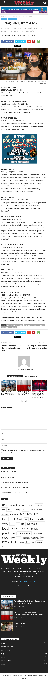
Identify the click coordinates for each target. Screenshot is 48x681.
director (5, 514)
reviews (37, 533)
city (9, 509)
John (2, 477)
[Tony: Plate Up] (7, 626)
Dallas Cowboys (36, 510)
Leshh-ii (3, 471)
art (23, 505)
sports (13, 538)
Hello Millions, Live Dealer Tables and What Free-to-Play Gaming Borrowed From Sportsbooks (38, 394)
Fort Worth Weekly (9, 35)
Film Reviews (5, 650)
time (27, 542)
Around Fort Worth (7, 647)
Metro (3, 664)
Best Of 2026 (12, 471)
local (42, 325)
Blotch (4, 19)
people (6, 533)
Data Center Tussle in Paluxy (20, 482)
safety (14, 327)
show (5, 537)
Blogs (3, 654)
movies (25, 528)
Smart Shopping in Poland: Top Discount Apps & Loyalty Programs (23, 394)
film (36, 514)
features (26, 514)
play (14, 533)
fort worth (28, 325)
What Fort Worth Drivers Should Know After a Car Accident (7, 393)
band (30, 505)
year (3, 546)
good (12, 524)
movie (14, 528)
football (19, 519)
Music (3, 657)
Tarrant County (31, 537)
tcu (42, 538)
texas (5, 542)
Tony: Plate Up (20, 623)
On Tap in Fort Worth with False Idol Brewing (36, 346)
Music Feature (6, 661)
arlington (14, 325)
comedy (16, 510)
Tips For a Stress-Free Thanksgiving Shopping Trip (11, 348)
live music (32, 524)
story (18, 537)
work (33, 542)
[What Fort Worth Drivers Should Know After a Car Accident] (8, 385)
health (36, 325)
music (34, 528)
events (14, 514)
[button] (44, 3)
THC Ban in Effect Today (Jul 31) (17, 492)
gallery (5, 524)
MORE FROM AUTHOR (32, 376)
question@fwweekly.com (28, 581)
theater (14, 542)
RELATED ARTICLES (15, 376)
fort (26, 519)
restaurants (6, 327)
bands (39, 505)
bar (3, 510)
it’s (18, 524)
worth (39, 542)
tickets (22, 542)
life (22, 523)
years (9, 546)
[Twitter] (29, 586)
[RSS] (24, 586)
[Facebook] (19, 586)
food (20, 325)
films (4, 519)
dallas (25, 509)
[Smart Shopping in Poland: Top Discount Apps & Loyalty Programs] (24, 385)
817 (8, 325)
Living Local (12, 19)
